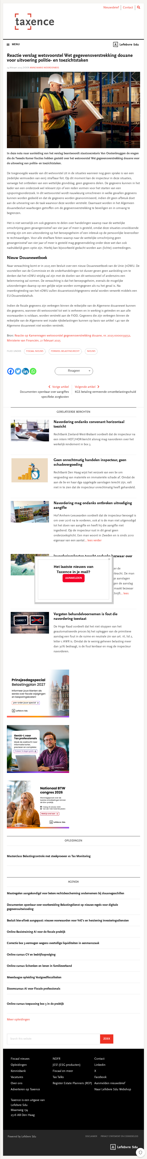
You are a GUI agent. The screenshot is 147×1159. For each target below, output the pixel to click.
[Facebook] (10, 371)
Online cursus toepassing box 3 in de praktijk (35, 1003)
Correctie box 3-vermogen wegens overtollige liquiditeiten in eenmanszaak (53, 943)
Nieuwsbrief (111, 7)
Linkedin (99, 1065)
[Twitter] (18, 371)
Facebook (100, 1077)
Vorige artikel (60, 387)
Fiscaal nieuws (34, 351)
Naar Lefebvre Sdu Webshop (112, 1089)
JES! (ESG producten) (67, 1065)
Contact (128, 7)
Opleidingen (19, 1065)
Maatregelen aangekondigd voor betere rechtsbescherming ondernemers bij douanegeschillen (65, 893)
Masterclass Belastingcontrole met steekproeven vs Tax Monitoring (49, 856)
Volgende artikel (85, 387)
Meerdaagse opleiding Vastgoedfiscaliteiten (34, 977)
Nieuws (91, 351)
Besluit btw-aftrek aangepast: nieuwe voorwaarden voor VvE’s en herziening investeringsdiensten (68, 920)
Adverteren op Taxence (25, 1089)
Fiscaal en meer (63, 1071)
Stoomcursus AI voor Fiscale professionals (33, 988)
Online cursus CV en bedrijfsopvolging (31, 954)
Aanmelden (73, 578)
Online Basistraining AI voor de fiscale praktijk (36, 932)
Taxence (33, 21)
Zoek (108, 1038)
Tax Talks (58, 1077)
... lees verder (92, 540)
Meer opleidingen (18, 1019)
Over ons (16, 1083)
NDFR (56, 1058)
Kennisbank (18, 1071)
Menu (16, 44)
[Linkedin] (25, 371)
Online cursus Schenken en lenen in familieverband (39, 966)
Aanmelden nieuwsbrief (109, 1083)
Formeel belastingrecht (65, 351)
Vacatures (17, 1077)
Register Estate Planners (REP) (72, 1083)
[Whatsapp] (33, 371)
